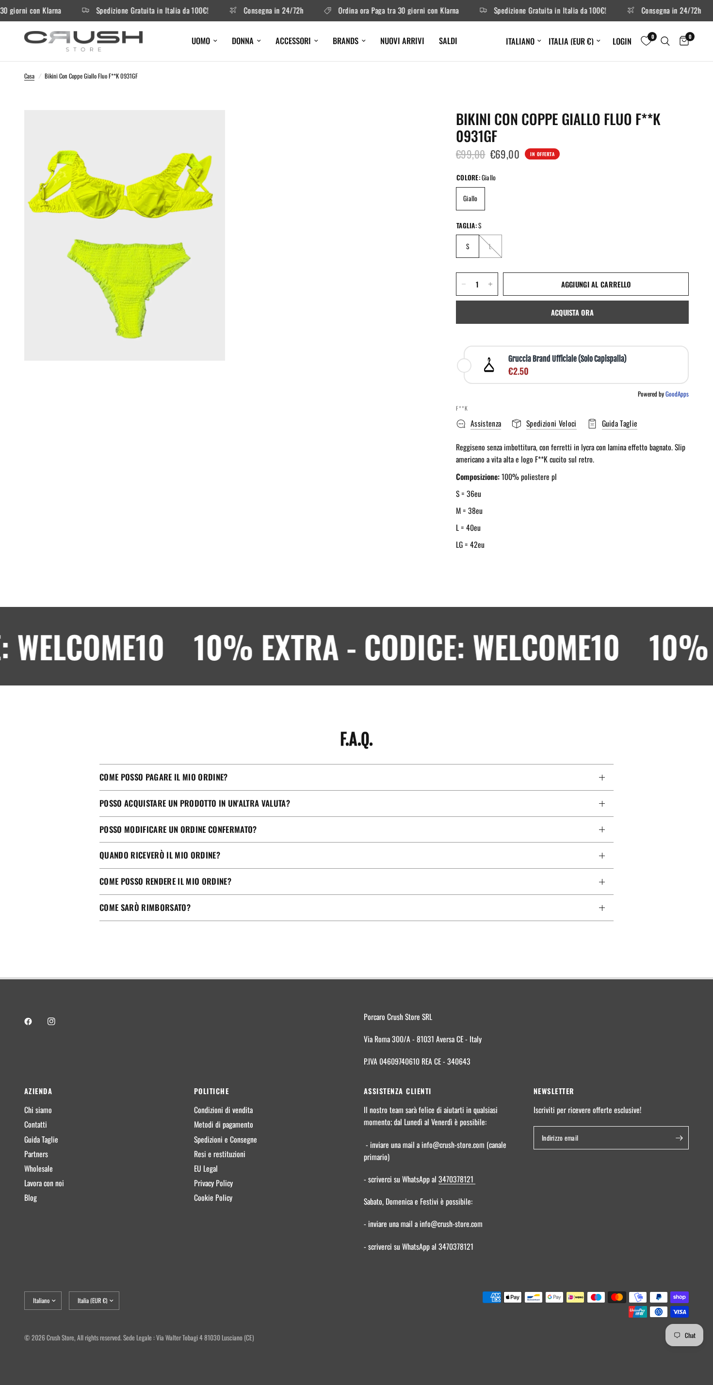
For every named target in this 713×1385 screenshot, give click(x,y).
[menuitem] (204, 41)
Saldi (448, 40)
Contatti (35, 1124)
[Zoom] (204, 130)
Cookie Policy (213, 1197)
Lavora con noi (44, 1183)
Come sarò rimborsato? (145, 907)
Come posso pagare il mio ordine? (163, 777)
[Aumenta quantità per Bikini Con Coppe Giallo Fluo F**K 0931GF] (490, 284)
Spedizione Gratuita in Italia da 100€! (135, 11)
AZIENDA (38, 1091)
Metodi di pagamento (223, 1124)
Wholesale (38, 1168)
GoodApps (677, 393)
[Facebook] (35, 1021)
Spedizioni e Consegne (225, 1139)
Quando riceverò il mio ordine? (159, 855)
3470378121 (456, 1179)
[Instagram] (58, 1021)
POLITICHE (211, 1091)
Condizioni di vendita (223, 1109)
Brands (345, 40)
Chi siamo (38, 1109)
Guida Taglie (41, 1139)
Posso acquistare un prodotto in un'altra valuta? (194, 803)
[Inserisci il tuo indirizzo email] (679, 1137)
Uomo (201, 40)
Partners (36, 1154)
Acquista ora (572, 312)
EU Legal (206, 1168)
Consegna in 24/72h (256, 11)
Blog (30, 1197)
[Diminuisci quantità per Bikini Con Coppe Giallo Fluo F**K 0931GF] (463, 284)
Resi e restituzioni (219, 1154)
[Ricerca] (665, 41)
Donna (243, 40)
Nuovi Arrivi (402, 40)
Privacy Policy (213, 1183)
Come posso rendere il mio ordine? (165, 881)
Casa (29, 75)
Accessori (293, 40)
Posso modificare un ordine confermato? (178, 829)
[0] (682, 41)
